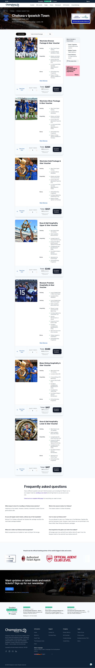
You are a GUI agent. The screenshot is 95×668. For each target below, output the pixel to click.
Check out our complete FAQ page (33, 498)
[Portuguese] (41, 654)
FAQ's (35, 643)
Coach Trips (37, 638)
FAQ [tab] (50, 34)
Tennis (51, 5)
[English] (34, 654)
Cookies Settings (67, 638)
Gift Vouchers (66, 635)
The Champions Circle (39, 641)
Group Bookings (75, 5)
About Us (36, 635)
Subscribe (9, 588)
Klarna (79, 641)
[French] (36, 654)
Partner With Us (66, 632)
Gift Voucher (66, 5)
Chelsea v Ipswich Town (22, 11)
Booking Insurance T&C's (83, 638)
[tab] (21, 34)
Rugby (46, 5)
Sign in (88, 1)
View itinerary (43, 81)
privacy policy (25, 592)
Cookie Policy (66, 641)
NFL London (39, 5)
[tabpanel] (39, 256)
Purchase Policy (52, 635)
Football (32, 5)
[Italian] (37, 654)
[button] (91, 664)
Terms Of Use (81, 632)
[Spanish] (38, 654)
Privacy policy (81, 635)
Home (6, 11)
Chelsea (12, 11)
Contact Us (51, 632)
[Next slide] (35, 49)
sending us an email (41, 493)
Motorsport (58, 5)
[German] (39, 654)
